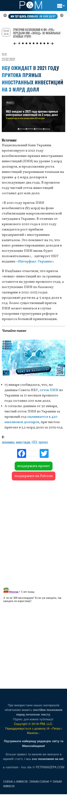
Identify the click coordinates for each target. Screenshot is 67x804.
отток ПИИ (49, 390)
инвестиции (23, 442)
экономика (8, 442)
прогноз (43, 442)
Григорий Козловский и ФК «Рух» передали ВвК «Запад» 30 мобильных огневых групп (37, 33)
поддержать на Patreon (33, 476)
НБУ (34, 442)
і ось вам (43, 758)
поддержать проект (33, 466)
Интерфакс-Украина (35, 261)
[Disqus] (33, 532)
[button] (15, 43)
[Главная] (31, 5)
